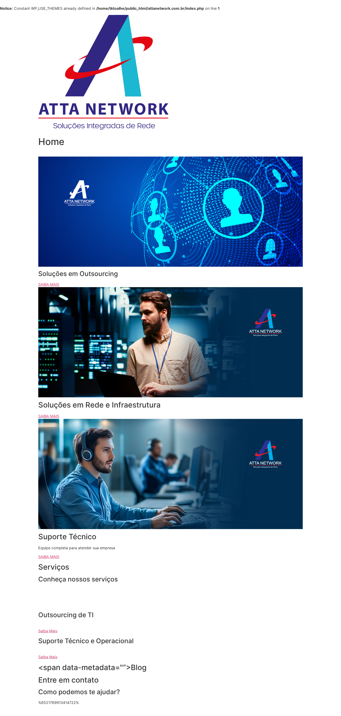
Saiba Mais (47, 631)
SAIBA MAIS (48, 284)
